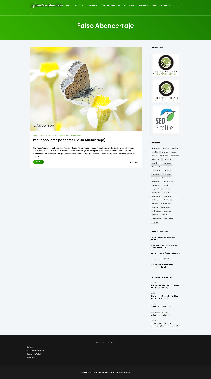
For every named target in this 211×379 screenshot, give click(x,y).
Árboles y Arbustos (111, 5)
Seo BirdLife (31, 357)
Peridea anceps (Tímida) (161, 259)
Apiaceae (165, 152)
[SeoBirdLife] (166, 119)
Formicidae (155, 178)
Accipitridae (156, 148)
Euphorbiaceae (156, 174)
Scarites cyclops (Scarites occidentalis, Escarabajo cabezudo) (165, 324)
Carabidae (155, 163)
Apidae (173, 152)
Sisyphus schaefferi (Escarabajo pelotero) (163, 238)
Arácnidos (92, 5)
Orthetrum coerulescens (160, 307)
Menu (32, 13)
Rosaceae (155, 207)
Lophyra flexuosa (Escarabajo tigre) (165, 253)
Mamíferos (143, 5)
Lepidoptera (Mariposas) (69, 136)
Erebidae (166, 170)
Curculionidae (156, 170)
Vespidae (155, 222)
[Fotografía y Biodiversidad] (166, 65)
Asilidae (154, 156)
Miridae (166, 189)
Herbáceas (129, 5)
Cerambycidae (166, 163)
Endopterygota (40, 136)
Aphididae (155, 152)
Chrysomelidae (156, 167)
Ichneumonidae (168, 181)
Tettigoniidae (168, 218)
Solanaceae (167, 211)
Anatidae (175, 148)
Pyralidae (155, 204)
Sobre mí (30, 347)
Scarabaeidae (165, 207)
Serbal (153, 283)
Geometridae (166, 178)
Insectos (79, 5)
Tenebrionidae (156, 218)
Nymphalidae (156, 196)
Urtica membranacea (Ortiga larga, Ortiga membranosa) (165, 246)
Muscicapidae (156, 192)
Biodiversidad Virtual (34, 354)
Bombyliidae (175, 156)
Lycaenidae (165, 185)
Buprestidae (167, 159)
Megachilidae (156, 189)
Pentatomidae (156, 200)
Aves (68, 5)
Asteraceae (164, 156)
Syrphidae (155, 215)
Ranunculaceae (166, 204)
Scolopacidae (156, 211)
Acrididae (166, 148)
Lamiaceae (155, 185)
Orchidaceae (167, 196)
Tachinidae (164, 215)
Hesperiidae (155, 181)
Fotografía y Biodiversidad (36, 350)
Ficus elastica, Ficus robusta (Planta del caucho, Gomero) (165, 286)
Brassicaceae (156, 159)
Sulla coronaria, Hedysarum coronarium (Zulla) (162, 266)
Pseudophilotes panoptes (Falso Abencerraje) (69, 140)
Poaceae (175, 200)
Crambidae (168, 167)
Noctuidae (167, 192)
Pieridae (166, 200)
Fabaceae (168, 174)
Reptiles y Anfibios (161, 5)
